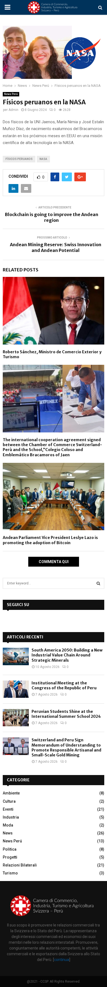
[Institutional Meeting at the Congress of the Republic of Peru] (16, 689)
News (8, 833)
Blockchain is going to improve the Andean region (51, 217)
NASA (43, 158)
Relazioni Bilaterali (20, 865)
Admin (13, 110)
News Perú (11, 94)
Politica (9, 849)
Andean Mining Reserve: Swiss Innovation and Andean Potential (55, 247)
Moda (8, 825)
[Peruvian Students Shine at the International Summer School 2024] (16, 717)
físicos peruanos (19, 158)
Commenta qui (54, 562)
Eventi (8, 809)
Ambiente (11, 793)
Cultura (9, 801)
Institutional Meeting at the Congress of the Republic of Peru (64, 685)
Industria (11, 817)
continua (61, 959)
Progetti (10, 857)
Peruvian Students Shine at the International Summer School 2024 (66, 714)
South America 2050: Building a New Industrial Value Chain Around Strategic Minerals (67, 655)
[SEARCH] (98, 583)
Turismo (10, 873)
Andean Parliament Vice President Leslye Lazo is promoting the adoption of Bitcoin (50, 540)
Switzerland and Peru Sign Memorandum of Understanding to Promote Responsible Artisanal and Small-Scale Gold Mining (66, 748)
